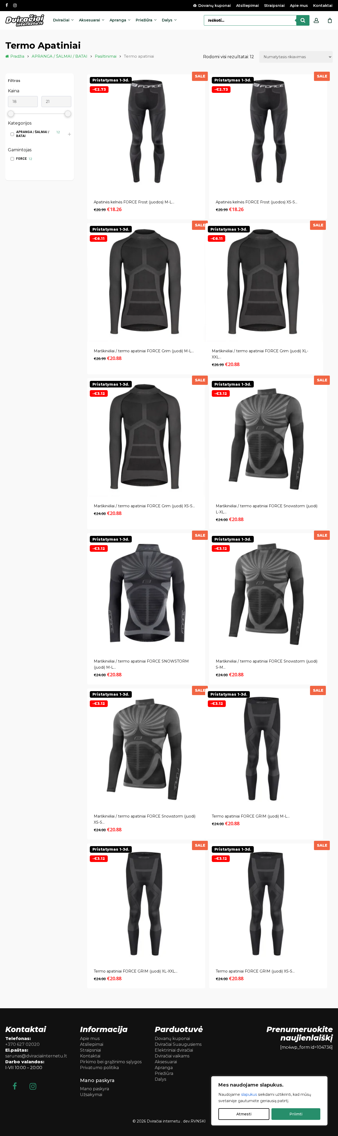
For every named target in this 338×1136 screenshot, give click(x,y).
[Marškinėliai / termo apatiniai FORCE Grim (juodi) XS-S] (146, 437)
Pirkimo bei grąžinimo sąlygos (111, 1061)
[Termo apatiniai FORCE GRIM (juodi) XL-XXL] (146, 902)
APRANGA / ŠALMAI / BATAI (59, 56)
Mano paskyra (94, 1088)
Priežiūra (164, 1073)
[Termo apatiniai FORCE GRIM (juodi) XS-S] (268, 902)
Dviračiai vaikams (172, 1056)
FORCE (21, 159)
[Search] (302, 20)
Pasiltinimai (105, 56)
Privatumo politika (99, 1067)
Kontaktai (90, 1056)
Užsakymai (91, 1094)
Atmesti (243, 1114)
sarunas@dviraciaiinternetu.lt (36, 1056)
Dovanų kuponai (172, 1038)
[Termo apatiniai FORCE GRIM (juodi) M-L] (264, 747)
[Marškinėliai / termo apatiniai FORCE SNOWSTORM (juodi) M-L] (146, 592)
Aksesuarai (166, 1061)
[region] (269, 1100)
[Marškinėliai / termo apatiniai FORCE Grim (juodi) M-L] (146, 282)
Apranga (164, 1067)
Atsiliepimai (91, 1044)
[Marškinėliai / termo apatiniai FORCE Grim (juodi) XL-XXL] (264, 282)
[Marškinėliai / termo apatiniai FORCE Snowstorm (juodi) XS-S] (146, 747)
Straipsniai (90, 1050)
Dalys (160, 1079)
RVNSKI (198, 1121)
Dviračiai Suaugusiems (178, 1044)
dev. (187, 1121)
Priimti (295, 1114)
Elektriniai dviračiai (174, 1050)
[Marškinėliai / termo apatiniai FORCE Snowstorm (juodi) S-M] (268, 592)
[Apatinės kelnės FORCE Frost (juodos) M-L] (146, 133)
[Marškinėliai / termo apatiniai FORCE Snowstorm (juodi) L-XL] (268, 437)
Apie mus (90, 1038)
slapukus (249, 1094)
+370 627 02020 (22, 1044)
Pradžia (17, 56)
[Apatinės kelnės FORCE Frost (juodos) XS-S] (268, 133)
